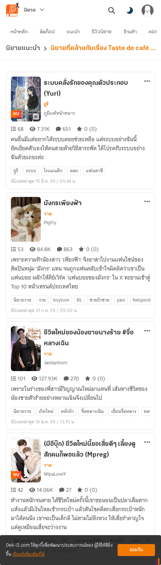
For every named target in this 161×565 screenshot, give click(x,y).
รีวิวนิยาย (102, 32)
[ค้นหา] (111, 10)
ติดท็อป (47, 32)
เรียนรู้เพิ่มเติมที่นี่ (28, 554)
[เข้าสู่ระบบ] (147, 10)
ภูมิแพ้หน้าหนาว (59, 113)
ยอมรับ (136, 550)
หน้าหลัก (19, 32)
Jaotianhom (55, 362)
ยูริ (46, 104)
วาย (48, 214)
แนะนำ (73, 32)
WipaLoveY (55, 474)
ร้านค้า (130, 32)
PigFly (50, 222)
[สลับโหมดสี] (129, 10)
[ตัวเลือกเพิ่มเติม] (147, 81)
